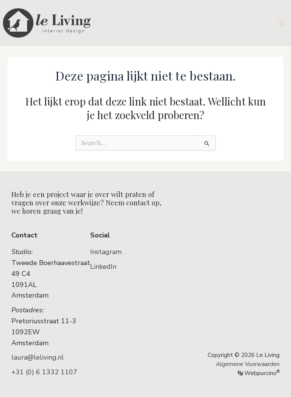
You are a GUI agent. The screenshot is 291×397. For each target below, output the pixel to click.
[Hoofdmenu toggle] (282, 23)
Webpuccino (261, 373)
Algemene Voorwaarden (248, 364)
